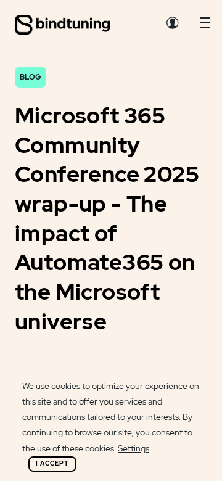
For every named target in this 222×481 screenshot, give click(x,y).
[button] (205, 26)
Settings (133, 448)
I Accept (52, 463)
